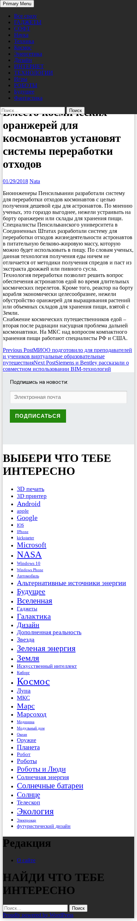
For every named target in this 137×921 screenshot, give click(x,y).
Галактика (34, 616)
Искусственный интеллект (47, 666)
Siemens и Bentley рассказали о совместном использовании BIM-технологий (66, 366)
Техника (24, 41)
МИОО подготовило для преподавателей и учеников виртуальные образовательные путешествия (67, 356)
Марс (26, 705)
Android (28, 503)
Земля (28, 658)
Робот (24, 754)
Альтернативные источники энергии (71, 583)
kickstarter (25, 537)
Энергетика (28, 54)
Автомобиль (28, 576)
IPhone (22, 531)
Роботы (27, 760)
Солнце (28, 794)
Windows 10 (28, 563)
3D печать (30, 488)
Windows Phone (30, 570)
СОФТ (22, 29)
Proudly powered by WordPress (38, 915)
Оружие (26, 740)
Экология (35, 811)
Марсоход (31, 714)
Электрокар (26, 820)
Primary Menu (17, 3)
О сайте (26, 860)
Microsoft (31, 545)
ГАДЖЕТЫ (27, 22)
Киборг (23, 672)
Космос (23, 47)
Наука (21, 35)
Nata (35, 181)
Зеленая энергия (46, 648)
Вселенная (34, 600)
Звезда (25, 639)
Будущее (24, 92)
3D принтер (32, 496)
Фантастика (28, 98)
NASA (29, 554)
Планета (28, 747)
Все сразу (25, 16)
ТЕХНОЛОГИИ (33, 73)
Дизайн (23, 60)
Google (27, 517)
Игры (20, 79)
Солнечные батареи (50, 785)
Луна (24, 690)
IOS (20, 525)
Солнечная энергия (43, 777)
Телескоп (28, 802)
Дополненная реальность (49, 632)
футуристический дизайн (44, 826)
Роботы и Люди (41, 769)
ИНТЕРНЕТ (29, 66)
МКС (23, 697)
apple (23, 511)
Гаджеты (27, 608)
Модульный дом (31, 728)
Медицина (25, 722)
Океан (22, 734)
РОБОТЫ (25, 85)
